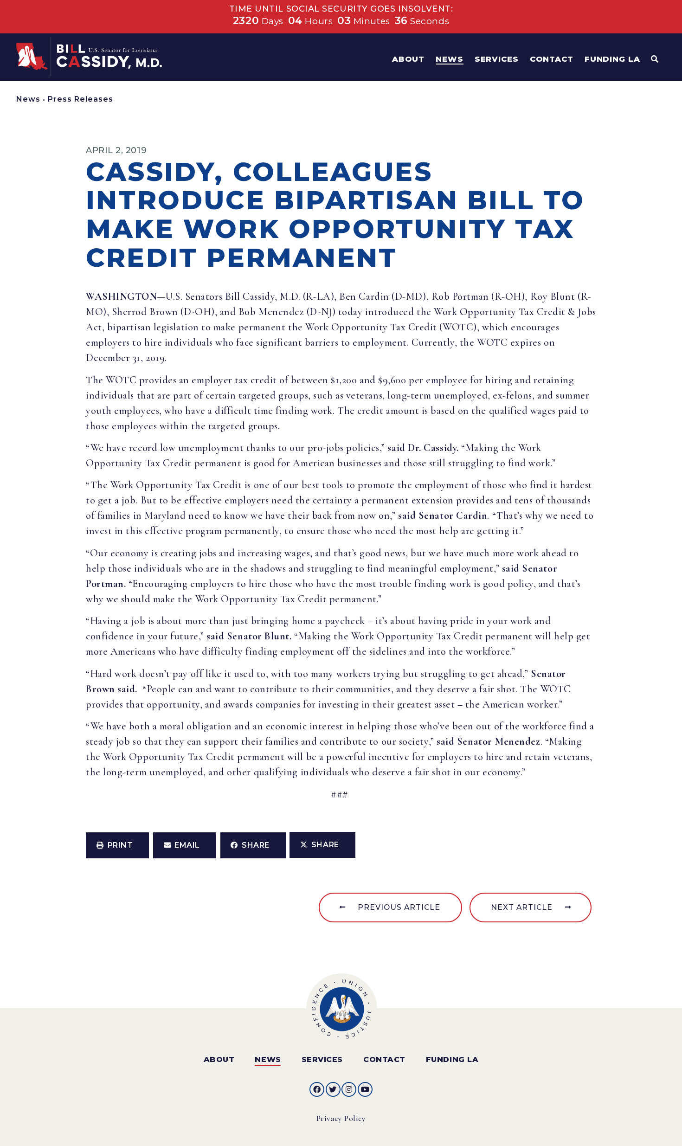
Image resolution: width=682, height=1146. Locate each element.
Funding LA (452, 1059)
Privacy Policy (341, 1118)
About (219, 1059)
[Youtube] (365, 1089)
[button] (117, 845)
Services (322, 1059)
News (28, 99)
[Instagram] (348, 1089)
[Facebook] (316, 1089)
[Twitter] (333, 1089)
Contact (384, 1059)
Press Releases (80, 99)
